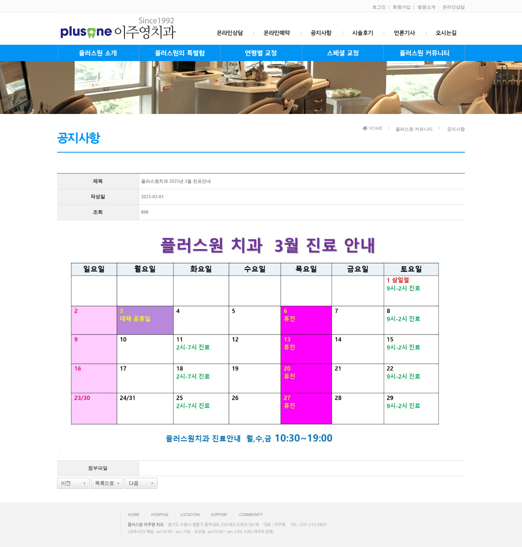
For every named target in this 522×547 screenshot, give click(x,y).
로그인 (379, 6)
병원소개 (427, 6)
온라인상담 (453, 6)
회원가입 (402, 6)
